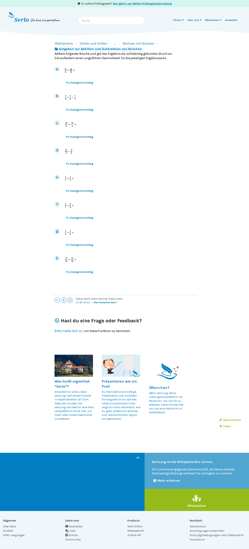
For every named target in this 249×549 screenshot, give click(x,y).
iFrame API (134, 535)
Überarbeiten (232, 420)
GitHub (73, 535)
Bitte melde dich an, (69, 331)
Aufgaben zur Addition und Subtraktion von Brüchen (100, 49)
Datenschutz (198, 526)
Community (73, 539)
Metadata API (135, 530)
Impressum (197, 539)
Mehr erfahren (168, 481)
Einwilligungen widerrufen (207, 530)
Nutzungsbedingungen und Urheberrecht (217, 535)
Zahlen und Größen (94, 43)
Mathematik (64, 43)
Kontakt (8, 530)
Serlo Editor (135, 526)
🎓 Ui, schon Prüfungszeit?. (124, 3)
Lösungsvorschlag (79, 82)
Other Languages (14, 535)
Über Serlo (9, 526)
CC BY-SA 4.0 (83, 302)
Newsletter (76, 526)
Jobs (72, 530)
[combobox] (111, 20)
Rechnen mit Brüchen (138, 43)
